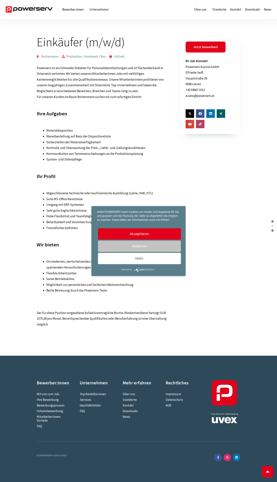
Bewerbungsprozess (50, 405)
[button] (190, 113)
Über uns (200, 9)
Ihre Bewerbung (48, 400)
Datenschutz (174, 400)
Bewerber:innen (73, 9)
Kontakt (235, 9)
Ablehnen (139, 246)
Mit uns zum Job (48, 394)
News (267, 9)
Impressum (173, 394)
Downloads (252, 9)
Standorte (219, 9)
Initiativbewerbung (50, 411)
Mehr (139, 258)
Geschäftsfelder (90, 405)
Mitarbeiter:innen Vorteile (48, 419)
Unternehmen (99, 9)
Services (85, 400)
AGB (168, 405)
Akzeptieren (139, 234)
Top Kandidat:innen (93, 394)
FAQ (39, 426)
